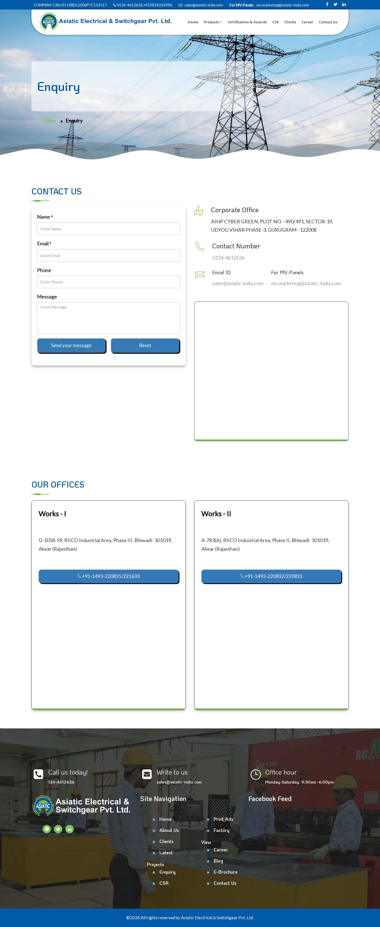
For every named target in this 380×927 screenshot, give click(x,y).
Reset (145, 345)
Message (47, 296)
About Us (169, 830)
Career (307, 21)
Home (193, 21)
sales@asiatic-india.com (203, 5)
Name (45, 217)
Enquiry (74, 120)
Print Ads (223, 819)
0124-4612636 (228, 257)
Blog (218, 860)
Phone (44, 270)
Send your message (71, 345)
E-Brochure (226, 872)
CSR (275, 21)
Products (211, 21)
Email (44, 243)
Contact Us (328, 21)
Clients (290, 21)
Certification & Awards (247, 21)
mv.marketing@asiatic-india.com (306, 283)
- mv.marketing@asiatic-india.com (281, 5)
